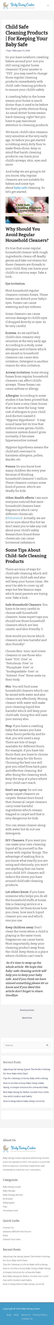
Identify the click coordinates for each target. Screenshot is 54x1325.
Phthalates (13, 518)
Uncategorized (10, 1210)
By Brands (8, 1198)
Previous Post (27, 1010)
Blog (9, 1315)
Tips (9, 50)
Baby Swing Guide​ (12, 1187)
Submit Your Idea (11, 1239)
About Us (26, 1315)
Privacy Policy (40, 1315)
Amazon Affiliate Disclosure (17, 1231)
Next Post (27, 1018)
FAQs (5, 1235)
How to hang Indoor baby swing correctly (24, 1101)
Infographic (9, 1202)
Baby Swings (9, 1190)
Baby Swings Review (13, 1195)
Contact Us (8, 1227)
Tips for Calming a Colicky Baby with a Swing (25, 1078)
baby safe (20, 187)
